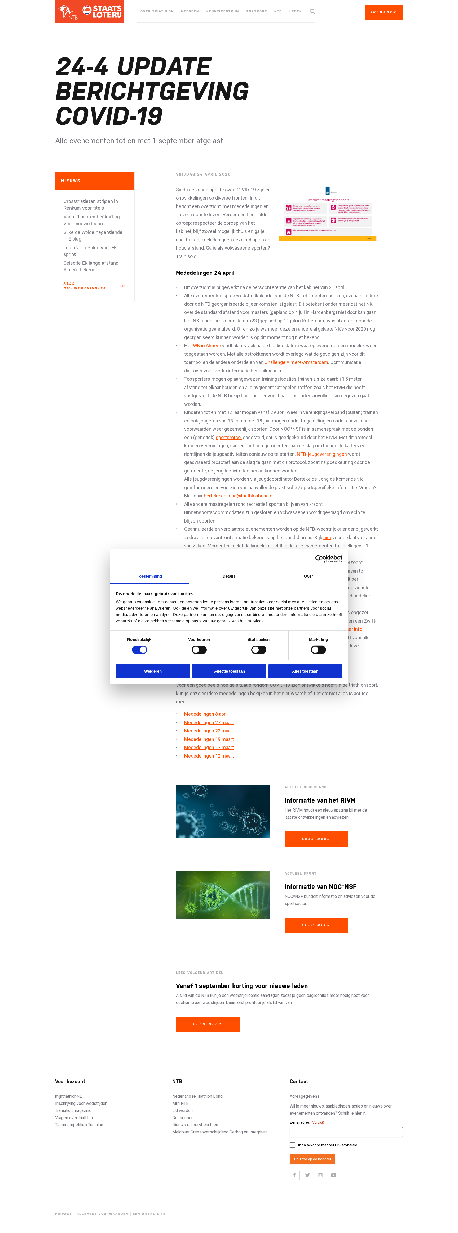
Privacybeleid (346, 1145)
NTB (278, 11)
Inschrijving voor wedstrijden (81, 1103)
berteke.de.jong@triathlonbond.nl (239, 495)
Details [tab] (229, 576)
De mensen (182, 1117)
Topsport (256, 11)
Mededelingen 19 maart (209, 739)
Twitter (307, 1175)
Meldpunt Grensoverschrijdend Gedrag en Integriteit (219, 1132)
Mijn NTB (180, 1103)
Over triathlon (157, 11)
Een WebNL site (149, 1214)
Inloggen (384, 12)
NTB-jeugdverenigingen (322, 454)
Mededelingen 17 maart (209, 747)
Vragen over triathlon (74, 1117)
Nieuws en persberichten (195, 1124)
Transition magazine (73, 1110)
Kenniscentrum (222, 11)
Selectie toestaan (229, 671)
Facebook (295, 1175)
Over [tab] (308, 576)
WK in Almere (207, 345)
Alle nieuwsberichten (85, 286)
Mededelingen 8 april (206, 714)
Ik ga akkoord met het (327, 1145)
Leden (295, 11)
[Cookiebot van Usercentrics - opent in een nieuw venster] (319, 559)
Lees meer (316, 839)
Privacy (63, 1214)
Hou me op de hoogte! (312, 1159)
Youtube (333, 1175)
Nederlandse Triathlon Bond (197, 1096)
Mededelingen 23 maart (209, 731)
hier (327, 537)
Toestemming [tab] (149, 576)
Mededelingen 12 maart (209, 756)
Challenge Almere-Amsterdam (296, 362)
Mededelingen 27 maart (209, 722)
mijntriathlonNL (68, 1096)
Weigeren (153, 671)
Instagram (320, 1175)
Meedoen (190, 11)
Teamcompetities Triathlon (79, 1124)
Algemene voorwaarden (102, 1214)
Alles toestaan (305, 671)
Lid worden (182, 1110)
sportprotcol (229, 437)
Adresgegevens (304, 1096)
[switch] (199, 650)
